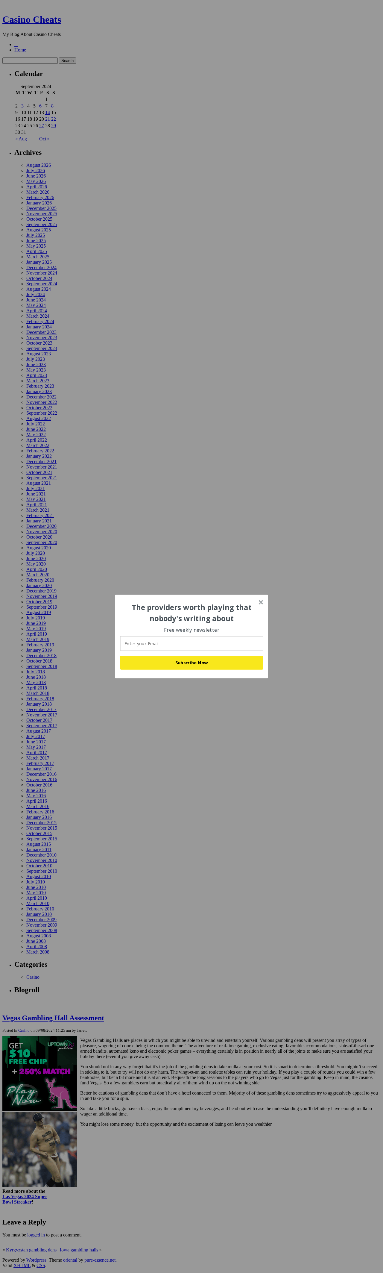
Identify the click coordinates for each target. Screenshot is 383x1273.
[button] (191, 613)
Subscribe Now (191, 663)
